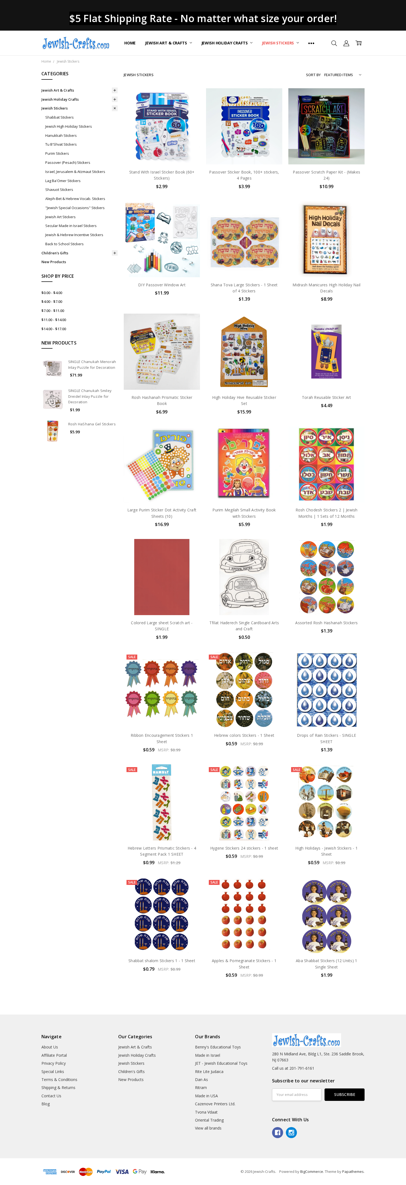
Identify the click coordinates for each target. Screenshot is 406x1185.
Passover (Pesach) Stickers (67, 162)
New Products (53, 261)
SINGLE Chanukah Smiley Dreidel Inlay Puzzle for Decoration (90, 396)
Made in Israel (207, 1055)
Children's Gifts (54, 252)
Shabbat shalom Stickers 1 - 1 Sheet (161, 960)
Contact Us (51, 1095)
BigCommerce (311, 1171)
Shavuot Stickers (59, 189)
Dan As (201, 1079)
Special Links (52, 1071)
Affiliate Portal (54, 1055)
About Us (49, 1047)
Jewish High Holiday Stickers (68, 126)
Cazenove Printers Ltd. (215, 1103)
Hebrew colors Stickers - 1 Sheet (244, 735)
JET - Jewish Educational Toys (221, 1063)
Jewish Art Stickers (60, 216)
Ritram (201, 1087)
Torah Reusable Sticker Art (326, 397)
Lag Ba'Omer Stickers (63, 180)
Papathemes (353, 1171)
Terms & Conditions (59, 1079)
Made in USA (206, 1095)
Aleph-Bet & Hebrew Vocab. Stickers (75, 198)
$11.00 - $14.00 (53, 319)
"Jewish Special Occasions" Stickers (75, 207)
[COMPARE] (190, 107)
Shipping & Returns (58, 1087)
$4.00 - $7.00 (51, 301)
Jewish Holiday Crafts (225, 43)
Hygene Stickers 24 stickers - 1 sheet (244, 848)
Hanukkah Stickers (61, 135)
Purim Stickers (57, 153)
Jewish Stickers (278, 43)
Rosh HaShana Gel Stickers (92, 423)
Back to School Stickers (64, 243)
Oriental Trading (209, 1120)
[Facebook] (277, 1132)
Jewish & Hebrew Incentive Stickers (74, 234)
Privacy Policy (53, 1063)
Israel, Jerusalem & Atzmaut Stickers (75, 171)
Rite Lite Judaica (209, 1071)
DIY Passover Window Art (162, 284)
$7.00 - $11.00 (52, 310)
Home (130, 43)
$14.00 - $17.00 (53, 328)
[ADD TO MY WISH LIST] (190, 115)
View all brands (208, 1128)
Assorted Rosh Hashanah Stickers (326, 622)
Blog (45, 1103)
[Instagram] (291, 1132)
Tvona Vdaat (206, 1112)
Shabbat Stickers (59, 117)
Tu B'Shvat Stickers (61, 144)
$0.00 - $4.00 (51, 292)
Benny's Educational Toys (218, 1047)
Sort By (313, 74)
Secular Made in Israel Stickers (71, 225)
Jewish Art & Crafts (166, 43)
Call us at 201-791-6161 (293, 1068)
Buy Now (161, 153)
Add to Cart (162, 140)
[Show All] (311, 43)
